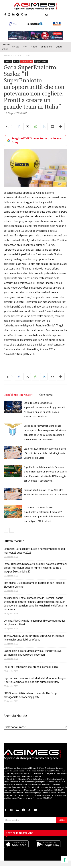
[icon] (20, 851)
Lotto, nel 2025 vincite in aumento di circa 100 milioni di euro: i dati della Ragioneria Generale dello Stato (45, 457)
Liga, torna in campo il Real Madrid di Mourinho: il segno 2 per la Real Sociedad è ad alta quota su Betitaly (35, 683)
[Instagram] (9, 14)
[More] (61, 130)
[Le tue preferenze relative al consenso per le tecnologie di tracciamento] (64, 859)
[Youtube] (25, 14)
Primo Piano (26, 64)
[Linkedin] (13, 14)
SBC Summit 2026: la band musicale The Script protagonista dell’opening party (31, 698)
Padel (34, 50)
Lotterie (17, 59)
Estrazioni (46, 50)
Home (7, 59)
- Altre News (45, 398)
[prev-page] (6, 534)
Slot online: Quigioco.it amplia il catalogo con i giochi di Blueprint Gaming (34, 588)
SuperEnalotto (41, 64)
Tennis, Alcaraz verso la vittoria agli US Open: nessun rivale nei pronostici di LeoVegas (34, 641)
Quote (59, 50)
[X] (21, 14)
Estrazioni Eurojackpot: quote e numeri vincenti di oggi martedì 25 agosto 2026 (34, 554)
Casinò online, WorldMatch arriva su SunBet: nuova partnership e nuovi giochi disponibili (33, 656)
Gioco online (5, 50)
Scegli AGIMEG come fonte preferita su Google (37, 143)
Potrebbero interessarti (18, 398)
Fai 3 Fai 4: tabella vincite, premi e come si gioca (31, 670)
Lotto (27, 59)
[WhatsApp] (35, 130)
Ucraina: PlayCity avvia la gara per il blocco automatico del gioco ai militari (35, 626)
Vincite (15, 50)
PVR (25, 50)
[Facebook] (5, 14)
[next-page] (11, 534)
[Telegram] (17, 14)
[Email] (52, 130)
